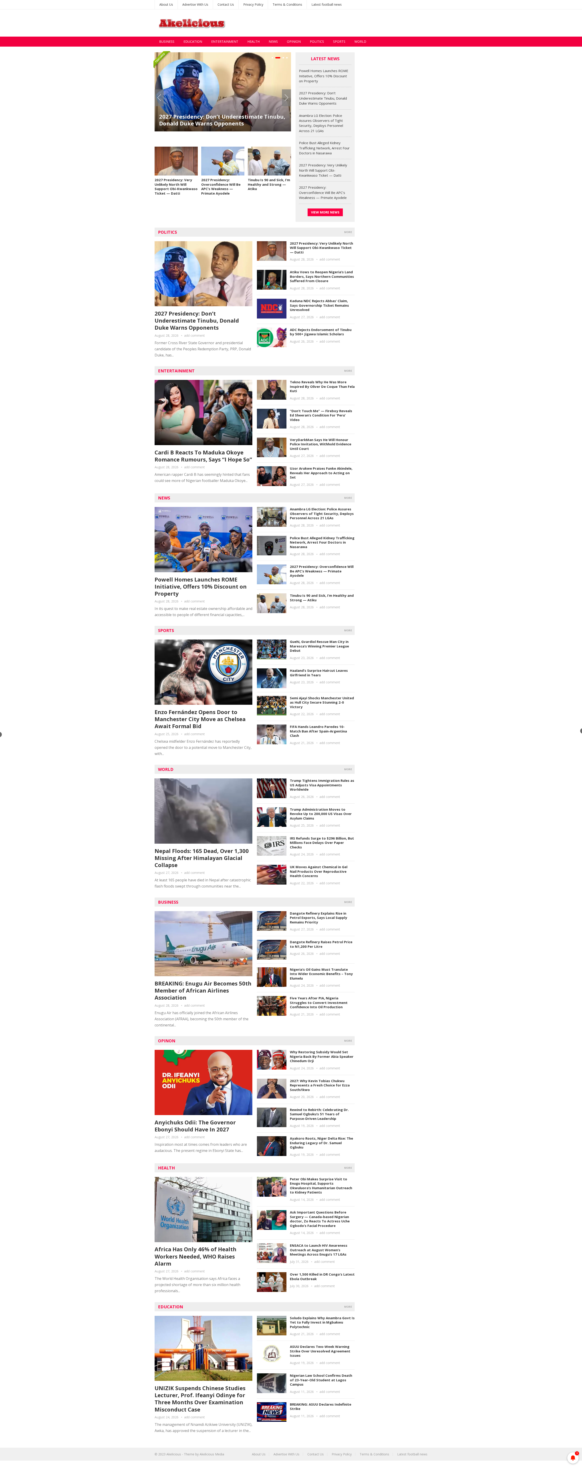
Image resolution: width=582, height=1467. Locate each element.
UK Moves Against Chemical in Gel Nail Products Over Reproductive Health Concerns (318, 871)
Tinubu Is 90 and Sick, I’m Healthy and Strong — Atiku (269, 184)
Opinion (294, 41)
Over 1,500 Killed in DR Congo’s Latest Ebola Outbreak (322, 1276)
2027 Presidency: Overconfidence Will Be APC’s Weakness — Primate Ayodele (221, 187)
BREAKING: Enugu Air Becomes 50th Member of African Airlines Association (203, 990)
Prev (159, 97)
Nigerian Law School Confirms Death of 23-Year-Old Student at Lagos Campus (321, 1380)
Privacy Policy (253, 4)
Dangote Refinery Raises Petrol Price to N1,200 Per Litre (321, 944)
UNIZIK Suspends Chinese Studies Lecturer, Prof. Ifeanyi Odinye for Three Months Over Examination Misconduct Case (200, 1398)
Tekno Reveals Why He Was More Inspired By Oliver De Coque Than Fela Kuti (322, 386)
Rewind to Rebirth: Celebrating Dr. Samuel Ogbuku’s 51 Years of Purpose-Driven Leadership (319, 1114)
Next (286, 97)
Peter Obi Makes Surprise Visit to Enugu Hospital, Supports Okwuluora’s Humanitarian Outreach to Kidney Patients (321, 1186)
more (348, 232)
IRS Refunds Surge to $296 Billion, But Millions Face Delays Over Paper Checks (322, 842)
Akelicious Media (212, 1454)
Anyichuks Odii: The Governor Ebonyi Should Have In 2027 (195, 1125)
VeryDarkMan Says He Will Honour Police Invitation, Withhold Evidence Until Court (320, 444)
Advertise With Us (195, 4)
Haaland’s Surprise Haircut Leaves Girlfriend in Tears (319, 672)
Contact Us (226, 4)
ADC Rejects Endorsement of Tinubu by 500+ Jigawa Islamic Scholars (320, 331)
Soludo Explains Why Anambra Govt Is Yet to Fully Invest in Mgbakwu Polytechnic (322, 1322)
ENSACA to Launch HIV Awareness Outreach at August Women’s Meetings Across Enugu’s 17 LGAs (318, 1249)
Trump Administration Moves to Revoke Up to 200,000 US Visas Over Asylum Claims (321, 813)
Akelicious (173, 1454)
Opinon (166, 1040)
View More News (325, 212)
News (273, 41)
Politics (317, 41)
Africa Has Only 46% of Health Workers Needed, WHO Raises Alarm (195, 1256)
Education (192, 41)
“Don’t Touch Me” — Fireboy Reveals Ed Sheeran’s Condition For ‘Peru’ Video (321, 415)
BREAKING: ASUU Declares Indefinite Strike (320, 1406)
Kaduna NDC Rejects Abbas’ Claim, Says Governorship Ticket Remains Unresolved (319, 305)
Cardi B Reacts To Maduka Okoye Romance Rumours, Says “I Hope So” (203, 456)
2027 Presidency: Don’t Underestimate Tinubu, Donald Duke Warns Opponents (323, 98)
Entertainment (224, 41)
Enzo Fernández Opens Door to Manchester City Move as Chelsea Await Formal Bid (200, 719)
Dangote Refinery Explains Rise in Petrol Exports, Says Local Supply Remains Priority (318, 917)
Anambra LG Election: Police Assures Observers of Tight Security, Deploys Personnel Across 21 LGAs (222, 128)
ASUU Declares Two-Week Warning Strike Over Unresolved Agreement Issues (320, 1351)
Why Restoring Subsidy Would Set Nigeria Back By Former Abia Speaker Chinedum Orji (322, 1056)
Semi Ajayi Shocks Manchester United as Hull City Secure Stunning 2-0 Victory (322, 702)
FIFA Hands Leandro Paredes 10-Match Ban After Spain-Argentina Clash (318, 731)
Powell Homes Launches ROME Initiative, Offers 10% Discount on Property (323, 75)
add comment (194, 335)
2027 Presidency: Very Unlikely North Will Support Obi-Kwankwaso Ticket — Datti (176, 187)
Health (253, 41)
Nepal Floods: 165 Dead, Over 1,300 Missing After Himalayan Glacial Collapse (202, 858)
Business (166, 41)
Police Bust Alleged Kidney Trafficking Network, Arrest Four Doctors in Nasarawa (324, 147)
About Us (166, 4)
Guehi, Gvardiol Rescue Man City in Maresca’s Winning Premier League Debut (319, 646)
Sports (339, 41)
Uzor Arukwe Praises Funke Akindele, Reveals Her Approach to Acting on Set (321, 472)
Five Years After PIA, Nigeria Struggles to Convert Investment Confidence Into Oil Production (319, 1002)
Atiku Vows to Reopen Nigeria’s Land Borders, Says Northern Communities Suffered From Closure (322, 276)
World (360, 41)
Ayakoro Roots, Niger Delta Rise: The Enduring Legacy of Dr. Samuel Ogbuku (321, 1142)
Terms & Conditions (287, 4)
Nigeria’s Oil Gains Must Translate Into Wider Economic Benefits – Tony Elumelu (321, 974)
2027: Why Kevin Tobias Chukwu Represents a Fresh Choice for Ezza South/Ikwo (320, 1085)
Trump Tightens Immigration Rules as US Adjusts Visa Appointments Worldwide (322, 785)
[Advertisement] (344, 23)
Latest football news (326, 4)
